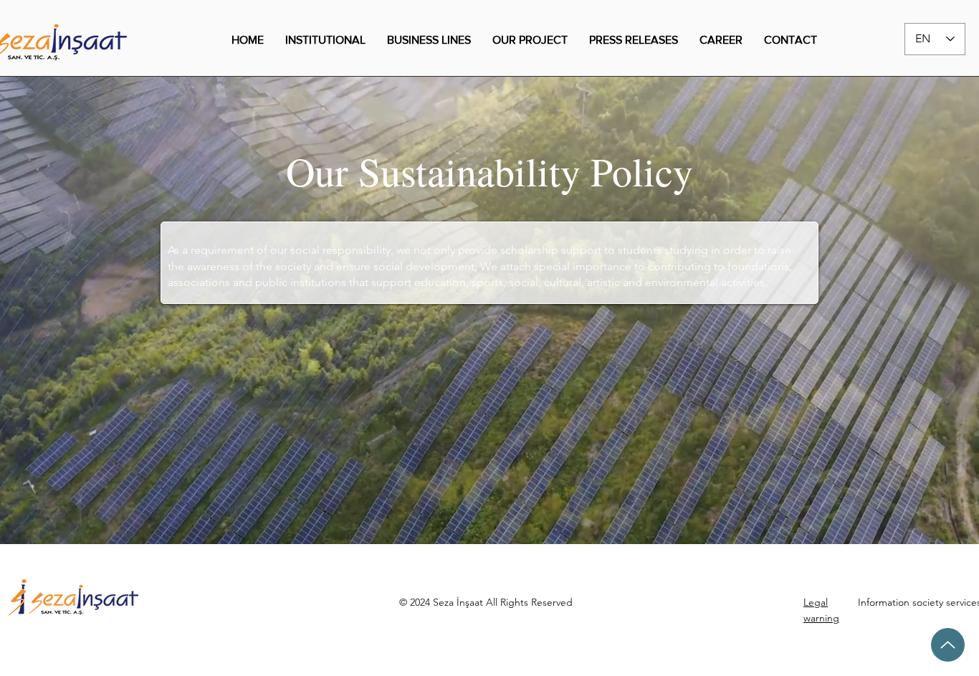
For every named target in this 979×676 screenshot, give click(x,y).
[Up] (948, 645)
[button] (325, 40)
